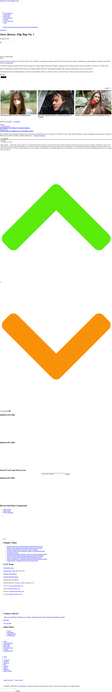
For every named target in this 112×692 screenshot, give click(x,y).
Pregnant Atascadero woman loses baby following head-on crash (25, 546)
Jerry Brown (8, 121)
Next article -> (4, 129)
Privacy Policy (19, 680)
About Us (6, 663)
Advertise (22, 27)
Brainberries (3, 119)
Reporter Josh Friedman (10, 574)
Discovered (7, 16)
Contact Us (7, 660)
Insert (18, 691)
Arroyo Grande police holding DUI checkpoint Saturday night (24, 557)
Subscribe (17, 27)
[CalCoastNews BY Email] (55, 617)
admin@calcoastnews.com (15, 594)
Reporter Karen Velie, (10, 571)
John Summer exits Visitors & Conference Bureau (15, 128)
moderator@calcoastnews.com (16, 591)
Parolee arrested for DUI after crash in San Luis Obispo (22, 549)
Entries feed (10, 632)
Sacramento (17, 121)
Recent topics (7, 509)
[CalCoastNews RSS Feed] (39, 617)
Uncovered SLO (8, 13)
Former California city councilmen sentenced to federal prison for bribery (27, 559)
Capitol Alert (9, 63)
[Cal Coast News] (9, 0)
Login (5, 22)
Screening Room (8, 651)
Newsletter (35, 27)
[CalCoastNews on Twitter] (24, 617)
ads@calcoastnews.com (14, 588)
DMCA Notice (8, 671)
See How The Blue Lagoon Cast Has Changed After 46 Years (92, 115)
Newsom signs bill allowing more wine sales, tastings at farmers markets (27, 554)
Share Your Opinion (9, 27)
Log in (9, 630)
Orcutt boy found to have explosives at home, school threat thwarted (26, 551)
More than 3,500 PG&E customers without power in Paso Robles (25, 556)
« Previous (3, 411)
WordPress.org (11, 635)
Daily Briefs (7, 15)
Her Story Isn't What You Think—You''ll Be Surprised (15, 115)
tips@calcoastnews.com (17, 585)
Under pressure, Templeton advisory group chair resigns (22, 560)
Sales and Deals (8, 18)
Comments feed (11, 634)
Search (27, 27)
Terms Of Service (8, 680)
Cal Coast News (21, 686)
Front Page (3, 30)
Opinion (6, 19)
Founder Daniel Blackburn (11, 577)
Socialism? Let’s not (12, 552)
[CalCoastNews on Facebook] (10, 617)
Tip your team (7, 623)
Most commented (8, 512)
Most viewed (7, 511)
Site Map (6, 666)
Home (5, 11)
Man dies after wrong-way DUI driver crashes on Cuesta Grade (24, 548)
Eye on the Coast (8, 21)
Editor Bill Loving (9, 568)
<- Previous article (5, 126)
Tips (30, 27)
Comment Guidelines (39, 135)
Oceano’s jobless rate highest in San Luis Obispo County (16, 131)
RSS (5, 664)
